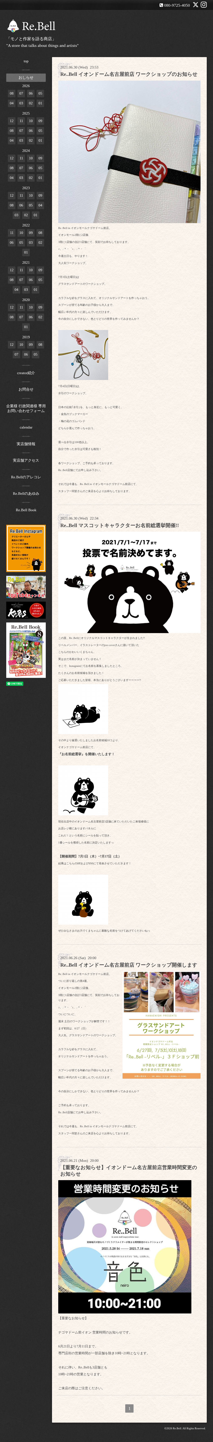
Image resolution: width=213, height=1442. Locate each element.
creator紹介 (26, 373)
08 (12, 93)
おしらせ (26, 77)
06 (31, 93)
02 (31, 103)
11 (21, 121)
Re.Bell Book (26, 510)
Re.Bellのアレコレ (26, 477)
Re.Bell (177, 1428)
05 (40, 93)
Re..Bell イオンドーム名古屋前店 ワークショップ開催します (128, 965)
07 (21, 93)
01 (40, 103)
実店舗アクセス (26, 460)
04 (12, 103)
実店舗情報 (26, 444)
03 (21, 103)
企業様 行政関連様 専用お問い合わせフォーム (26, 408)
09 (40, 121)
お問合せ (26, 389)
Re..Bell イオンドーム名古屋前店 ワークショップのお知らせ (129, 74)
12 (12, 121)
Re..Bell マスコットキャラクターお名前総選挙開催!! (119, 525)
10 (31, 121)
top (26, 61)
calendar (26, 427)
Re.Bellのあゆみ (26, 493)
